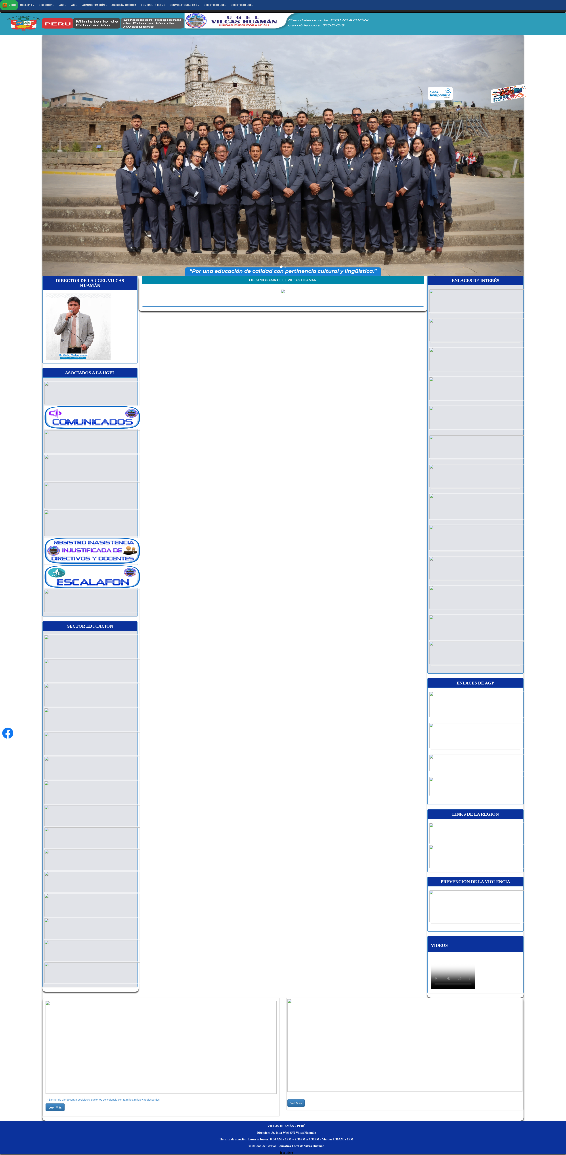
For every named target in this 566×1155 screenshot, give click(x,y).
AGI (73, 5)
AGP (62, 5)
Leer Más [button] (55, 1107)
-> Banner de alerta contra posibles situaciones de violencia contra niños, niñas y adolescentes (103, 1099)
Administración (93, 5)
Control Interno (153, 5)
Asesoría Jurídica (123, 5)
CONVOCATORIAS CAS (183, 5)
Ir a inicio (286, 1152)
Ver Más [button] (296, 1103)
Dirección (46, 5)
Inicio (11, 5)
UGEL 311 (26, 5)
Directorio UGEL (215, 5)
